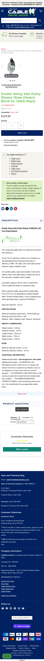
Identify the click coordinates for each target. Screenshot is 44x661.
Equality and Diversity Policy (22, 650)
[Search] (40, 20)
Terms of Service (24, 648)
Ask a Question (22, 409)
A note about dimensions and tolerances (11, 86)
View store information (10, 145)
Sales (21, 36)
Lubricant (14, 166)
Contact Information (9, 646)
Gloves (13, 174)
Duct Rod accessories (19, 171)
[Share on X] (7, 208)
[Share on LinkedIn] (11, 208)
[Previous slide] (2, 66)
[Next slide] (20, 66)
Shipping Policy (11, 648)
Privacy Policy (22, 646)
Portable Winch (9, 105)
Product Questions (16, 404)
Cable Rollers (6, 591)
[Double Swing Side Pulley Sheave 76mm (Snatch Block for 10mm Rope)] (8, 80)
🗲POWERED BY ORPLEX (22, 655)
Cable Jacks (15, 169)
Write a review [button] (22, 449)
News (34, 648)
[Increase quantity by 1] (21, 125)
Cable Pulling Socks (8, 586)
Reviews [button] (14, 417)
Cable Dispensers (7, 589)
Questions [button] (26, 417)
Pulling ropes (16, 161)
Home (3, 49)
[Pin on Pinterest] (15, 208)
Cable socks (15, 158)
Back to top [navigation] (22, 394)
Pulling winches (16, 164)
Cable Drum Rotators (8, 596)
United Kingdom (21, 618)
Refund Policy (34, 646)
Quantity (4, 121)
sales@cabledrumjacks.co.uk (24, 27)
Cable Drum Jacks (7, 581)
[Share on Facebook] (3, 208)
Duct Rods (5, 584)
